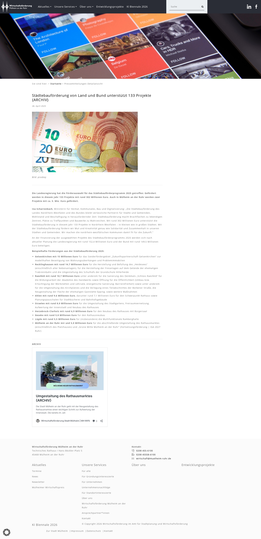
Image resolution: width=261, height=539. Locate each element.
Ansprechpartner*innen (96, 512)
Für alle (86, 471)
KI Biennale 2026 (137, 6)
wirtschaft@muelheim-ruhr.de (153, 458)
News (35, 476)
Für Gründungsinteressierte (98, 476)
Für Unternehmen (92, 481)
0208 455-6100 (144, 450)
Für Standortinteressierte (96, 492)
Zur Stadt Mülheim (57, 530)
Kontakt (86, 518)
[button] (6, 532)
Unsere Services (64, 6)
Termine (37, 471)
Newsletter (38, 481)
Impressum (77, 530)
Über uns (86, 6)
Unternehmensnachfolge (96, 487)
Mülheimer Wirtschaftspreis (48, 487)
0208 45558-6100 (146, 454)
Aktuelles (44, 6)
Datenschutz (94, 530)
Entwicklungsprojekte (110, 6)
